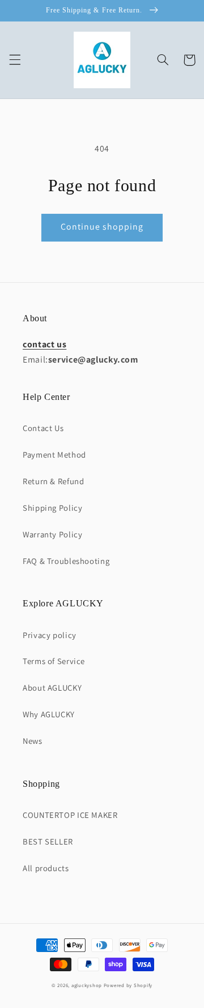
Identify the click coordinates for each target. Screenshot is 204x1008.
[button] (15, 60)
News (32, 740)
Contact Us (43, 428)
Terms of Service (54, 661)
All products (46, 868)
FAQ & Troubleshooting (66, 560)
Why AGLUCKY (49, 714)
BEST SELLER (48, 841)
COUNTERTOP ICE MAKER (70, 814)
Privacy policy (49, 635)
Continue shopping (102, 226)
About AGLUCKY (52, 687)
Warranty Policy (52, 534)
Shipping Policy (52, 507)
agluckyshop (86, 985)
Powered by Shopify (128, 985)
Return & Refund (53, 481)
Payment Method (54, 454)
